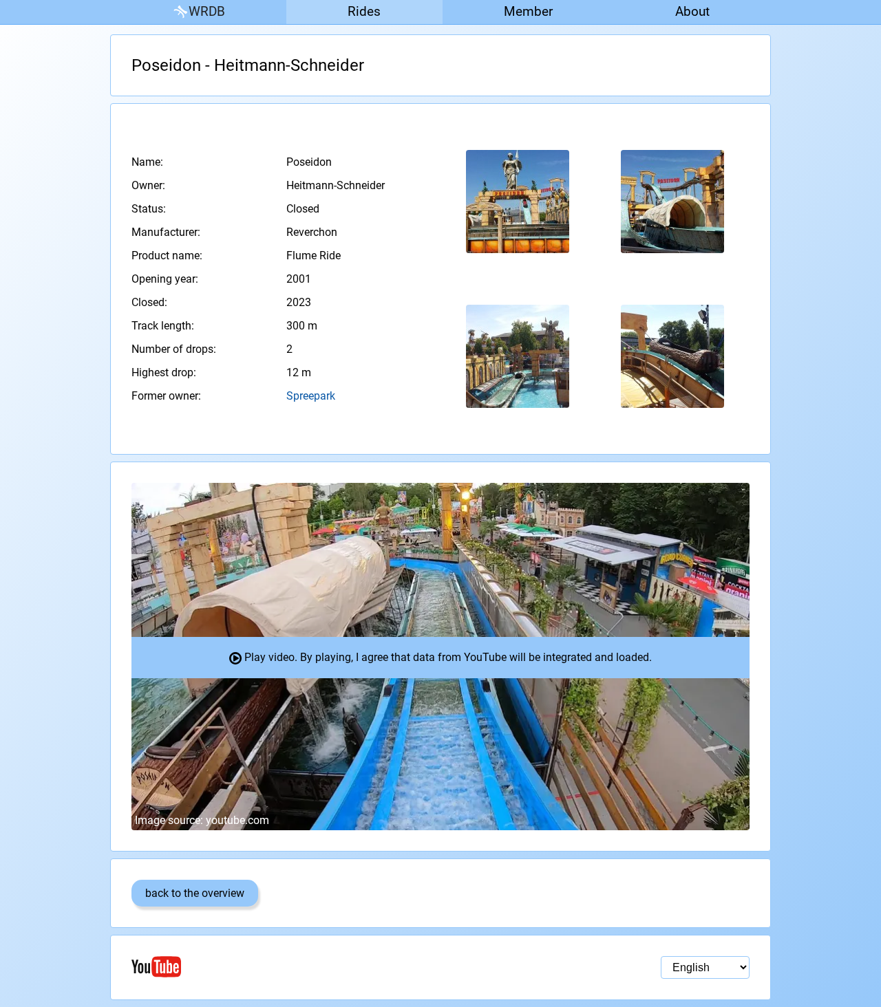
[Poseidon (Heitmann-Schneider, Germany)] (517, 201)
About (692, 11)
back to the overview (194, 893)
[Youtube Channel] (285, 966)
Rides (364, 11)
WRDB (207, 11)
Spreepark (310, 395)
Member (528, 11)
